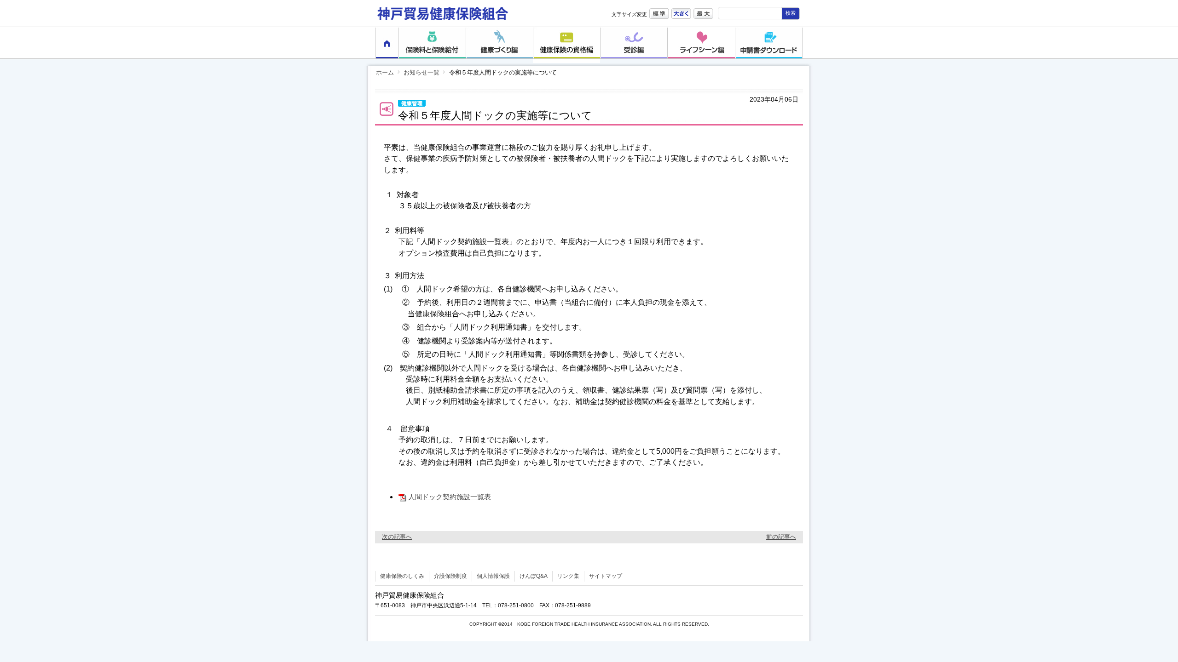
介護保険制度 (450, 576)
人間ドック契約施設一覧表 (449, 497)
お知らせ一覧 (421, 72)
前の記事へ (781, 536)
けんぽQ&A (534, 576)
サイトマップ (605, 576)
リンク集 (568, 576)
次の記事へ (397, 536)
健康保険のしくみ (402, 576)
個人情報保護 (493, 576)
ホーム (385, 72)
